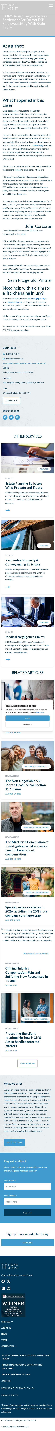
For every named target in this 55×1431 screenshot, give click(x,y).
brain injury (38, 145)
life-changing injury (36, 298)
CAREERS (5, 1381)
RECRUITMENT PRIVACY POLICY (17, 1388)
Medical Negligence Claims (16, 1374)
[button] (5, 417)
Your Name (9, 1180)
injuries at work (15, 302)
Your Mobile (10, 1195)
